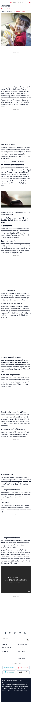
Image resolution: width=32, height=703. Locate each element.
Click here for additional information (17, 690)
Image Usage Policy (23, 644)
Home (3, 9)
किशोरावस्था (14, 9)
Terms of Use (21, 655)
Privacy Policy (21, 651)
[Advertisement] (16, 70)
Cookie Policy (21, 658)
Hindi (8, 9)
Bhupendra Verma (20, 11)
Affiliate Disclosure (22, 647)
